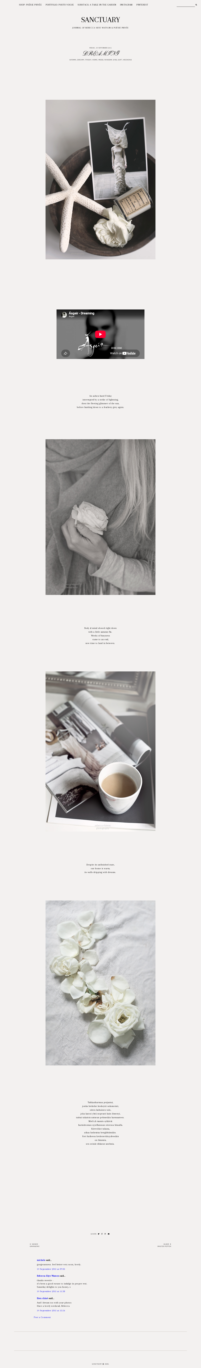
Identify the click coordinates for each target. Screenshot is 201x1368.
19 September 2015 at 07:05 (51, 1269)
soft (120, 60)
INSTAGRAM (126, 4)
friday (88, 60)
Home (95, 60)
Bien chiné (42, 1298)
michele (41, 1260)
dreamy (80, 60)
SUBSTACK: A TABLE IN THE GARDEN (97, 4)
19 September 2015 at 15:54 (51, 1310)
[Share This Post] (102, 1234)
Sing (115, 60)
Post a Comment (42, 1317)
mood (100, 60)
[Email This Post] (109, 1234)
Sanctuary (100, 19)
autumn (72, 60)
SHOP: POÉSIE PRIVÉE (30, 4)
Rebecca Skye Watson (48, 1276)
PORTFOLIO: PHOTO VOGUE (60, 4)
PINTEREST (142, 4)
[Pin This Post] (105, 1234)
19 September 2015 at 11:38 (51, 1291)
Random (108, 60)
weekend (127, 60)
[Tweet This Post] (99, 1234)
